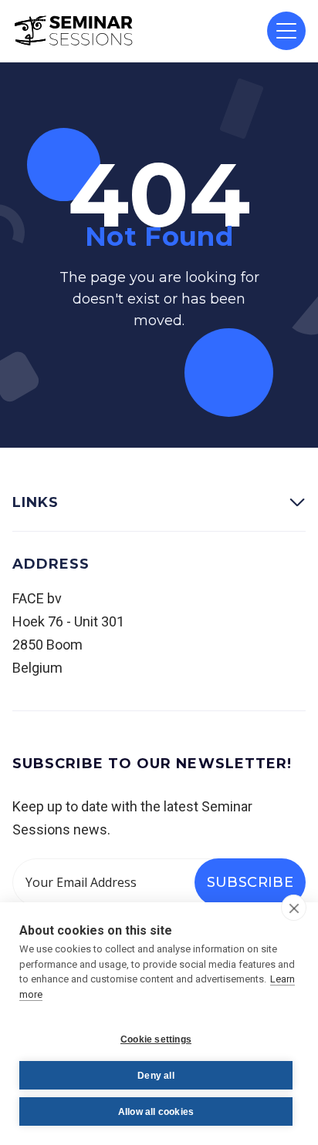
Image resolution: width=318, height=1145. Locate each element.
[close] (293, 908)
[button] (286, 31)
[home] (74, 31)
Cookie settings (155, 1039)
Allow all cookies (156, 1111)
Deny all (155, 1075)
